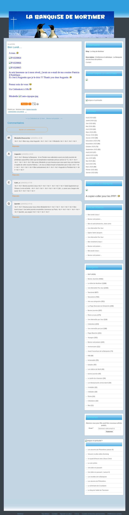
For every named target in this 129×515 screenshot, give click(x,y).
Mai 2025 (89, 161)
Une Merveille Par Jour (95, 228)
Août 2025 (89, 152)
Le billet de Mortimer (95, 283)
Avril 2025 (89, 164)
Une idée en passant (95, 468)
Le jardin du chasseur (95, 378)
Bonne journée (93, 310)
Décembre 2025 (91, 141)
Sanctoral (91, 292)
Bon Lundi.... (15, 47)
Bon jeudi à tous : (94, 251)
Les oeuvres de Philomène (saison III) (101, 449)
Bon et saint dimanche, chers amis (99, 224)
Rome (90, 396)
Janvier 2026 (90, 138)
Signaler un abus (66, 514)
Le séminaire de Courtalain (97, 486)
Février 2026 (90, 135)
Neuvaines (91, 297)
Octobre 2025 (90, 146)
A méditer (91, 387)
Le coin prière (92, 463)
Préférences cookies (115, 514)
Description (90, 57)
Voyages (91, 338)
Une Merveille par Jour (95, 319)
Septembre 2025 (92, 149)
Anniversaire (92, 347)
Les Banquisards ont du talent (98, 383)
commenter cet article (16, 112)
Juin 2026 (89, 123)
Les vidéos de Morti (94, 369)
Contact (88, 62)
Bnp (89, 405)
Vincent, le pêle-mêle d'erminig (98, 454)
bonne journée (93, 374)
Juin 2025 (89, 158)
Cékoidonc (91, 401)
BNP (89, 274)
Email (91, 428)
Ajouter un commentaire (27, 130)
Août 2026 (89, 118)
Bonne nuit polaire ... (95, 219)
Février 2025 (90, 170)
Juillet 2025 (90, 155)
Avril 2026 (89, 129)
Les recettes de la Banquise (97, 477)
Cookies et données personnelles (93, 514)
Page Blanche (92, 333)
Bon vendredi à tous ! (95, 242)
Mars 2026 (89, 132)
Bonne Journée (31, 109)
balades (90, 365)
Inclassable (91, 360)
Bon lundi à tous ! (94, 215)
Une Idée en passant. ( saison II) (99, 472)
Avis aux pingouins (94, 301)
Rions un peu (92, 315)
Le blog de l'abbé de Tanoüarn (98, 490)
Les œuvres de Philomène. (97, 481)
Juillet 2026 (90, 121)
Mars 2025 (89, 167)
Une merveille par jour (95, 328)
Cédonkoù (91, 324)
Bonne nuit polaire (94, 342)
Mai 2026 (89, 126)
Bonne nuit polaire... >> (54, 118)
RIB (89, 356)
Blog (87, 51)
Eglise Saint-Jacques (95, 233)
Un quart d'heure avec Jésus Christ (100, 459)
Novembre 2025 (91, 144)
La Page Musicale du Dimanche (99, 306)
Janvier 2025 (90, 172)
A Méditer (91, 392)
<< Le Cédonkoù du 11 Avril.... (36, 118)
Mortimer (20, 514)
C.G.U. (77, 514)
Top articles (45, 514)
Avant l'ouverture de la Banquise (99, 351)
